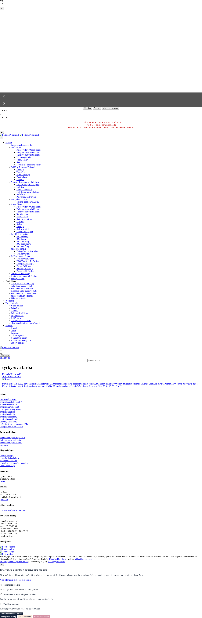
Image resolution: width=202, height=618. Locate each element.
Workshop (9, 301)
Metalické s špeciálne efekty (28, 165)
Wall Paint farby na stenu (22, 288)
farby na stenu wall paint (10, 440)
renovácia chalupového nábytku (14, 463)
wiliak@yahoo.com (83, 559)
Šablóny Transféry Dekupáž (23, 167)
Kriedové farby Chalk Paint (28, 150)
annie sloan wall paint (9, 407)
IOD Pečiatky (22, 236)
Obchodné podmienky (20, 273)
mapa (2, 481)
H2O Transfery (23, 174)
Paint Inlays (21, 177)
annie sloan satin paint (9, 404)
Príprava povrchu (23, 157)
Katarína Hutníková (57, 559)
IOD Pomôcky (22, 246)
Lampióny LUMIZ (19, 199)
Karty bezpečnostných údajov (24, 276)
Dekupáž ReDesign (25, 263)
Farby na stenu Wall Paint (27, 152)
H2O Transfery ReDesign (27, 261)
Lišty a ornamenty (24, 189)
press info (4, 499)
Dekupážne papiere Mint (27, 251)
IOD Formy (21, 239)
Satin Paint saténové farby (22, 286)
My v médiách (17, 315)
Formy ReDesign (23, 266)
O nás (13, 330)
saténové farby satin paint (11, 442)
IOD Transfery (22, 241)
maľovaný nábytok (8, 399)
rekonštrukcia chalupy (9, 458)
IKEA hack (16, 318)
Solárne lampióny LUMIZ (27, 202)
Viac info (87, 108)
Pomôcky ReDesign (25, 271)
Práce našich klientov (20, 313)
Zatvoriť (97, 108)
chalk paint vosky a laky (10, 409)
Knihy (19, 224)
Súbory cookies (17, 278)
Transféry (20, 172)
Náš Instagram (17, 335)
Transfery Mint (22, 254)
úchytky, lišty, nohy (8, 422)
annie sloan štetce (7, 412)
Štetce (19, 162)
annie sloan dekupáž (9, 419)
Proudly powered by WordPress (14, 561)
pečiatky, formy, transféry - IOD (14, 424)
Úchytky (20, 187)
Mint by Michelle (18, 249)
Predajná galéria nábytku (21, 145)
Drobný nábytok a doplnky (28, 184)
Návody (14, 310)
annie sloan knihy (7, 414)
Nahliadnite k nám (19, 338)
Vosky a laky (22, 160)
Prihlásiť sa (5, 358)
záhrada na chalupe (8, 460)
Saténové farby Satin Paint (27, 155)
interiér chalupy (6, 455)
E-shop (8, 142)
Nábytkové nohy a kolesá (27, 192)
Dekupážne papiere (24, 231)
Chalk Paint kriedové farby (22, 283)
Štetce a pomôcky (24, 219)
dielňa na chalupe (7, 465)
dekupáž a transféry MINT (11, 426)
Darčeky (20, 221)
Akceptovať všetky (8, 617)
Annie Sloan (16, 204)
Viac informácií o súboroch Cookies (15, 580)
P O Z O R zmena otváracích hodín (101, 125)
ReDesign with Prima (20, 256)
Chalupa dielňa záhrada (21, 320)
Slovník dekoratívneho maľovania (26, 323)
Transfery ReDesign (25, 259)
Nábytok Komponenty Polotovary (26, 182)
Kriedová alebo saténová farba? (24, 291)
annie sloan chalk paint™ (11, 402)
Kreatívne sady (23, 214)
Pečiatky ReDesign (24, 268)
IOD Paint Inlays (23, 244)
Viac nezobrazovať (110, 108)
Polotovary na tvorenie (26, 197)
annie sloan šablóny (8, 417)
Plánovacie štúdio (18, 298)
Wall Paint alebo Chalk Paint (23, 293)
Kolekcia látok (22, 229)
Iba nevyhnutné (25, 617)
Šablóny (20, 169)
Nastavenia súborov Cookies (12, 510)
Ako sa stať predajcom (21, 340)
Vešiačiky (20, 194)
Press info (15, 333)
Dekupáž (20, 179)
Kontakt (9, 325)
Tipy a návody (11, 303)
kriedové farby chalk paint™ (12, 437)
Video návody (17, 306)
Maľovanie (16, 147)
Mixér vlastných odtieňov (22, 296)
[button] (101, 96)
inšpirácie (4, 445)
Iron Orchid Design (19, 234)
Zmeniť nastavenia (41, 617)
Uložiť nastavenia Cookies (11, 614)
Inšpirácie (15, 308)
